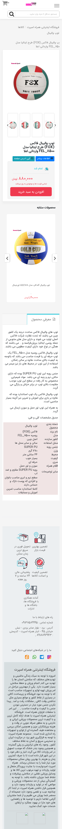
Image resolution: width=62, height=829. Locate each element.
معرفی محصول (41, 319)
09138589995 (30, 622)
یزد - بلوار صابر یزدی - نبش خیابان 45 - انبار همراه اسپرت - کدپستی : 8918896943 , (31, 631)
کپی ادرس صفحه (22, 159)
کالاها (21, 27)
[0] (5, 3)
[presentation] (55, 125)
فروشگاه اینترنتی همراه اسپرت (43, 27)
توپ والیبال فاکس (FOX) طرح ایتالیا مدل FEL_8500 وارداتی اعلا (38, 45)
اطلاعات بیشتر (44, 159)
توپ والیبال (53, 33)
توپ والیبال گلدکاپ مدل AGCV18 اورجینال (31, 285)
